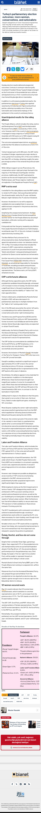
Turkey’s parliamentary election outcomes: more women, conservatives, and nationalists (19, 17)
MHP (15, 129)
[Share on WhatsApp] (18, 69)
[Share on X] (13, 69)
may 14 (12, 698)
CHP (35, 182)
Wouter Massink (14, 710)
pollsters (34, 142)
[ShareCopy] (27, 69)
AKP (20, 126)
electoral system (32, 131)
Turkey (22, 103)
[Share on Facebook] (9, 69)
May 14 (4, 589)
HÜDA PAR (17, 261)
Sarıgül (28, 353)
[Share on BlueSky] (22, 69)
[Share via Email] (31, 69)
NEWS (5, 9)
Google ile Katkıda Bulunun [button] (22, 747)
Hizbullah (5, 263)
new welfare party (8, 701)
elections (15, 103)
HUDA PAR (19, 701)
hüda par (34, 698)
